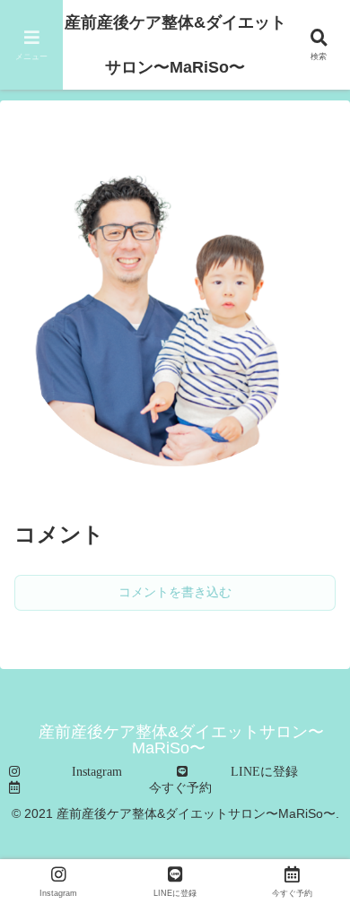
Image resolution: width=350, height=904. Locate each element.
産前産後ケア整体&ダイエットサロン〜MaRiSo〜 (175, 44)
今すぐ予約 (180, 787)
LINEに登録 (264, 771)
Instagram (97, 771)
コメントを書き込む (175, 592)
